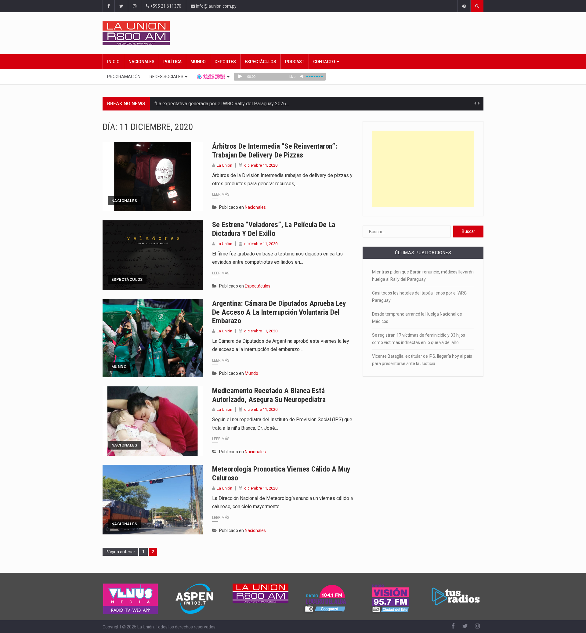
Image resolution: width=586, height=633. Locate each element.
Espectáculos (260, 61)
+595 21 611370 (165, 6)
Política (172, 61)
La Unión (224, 165)
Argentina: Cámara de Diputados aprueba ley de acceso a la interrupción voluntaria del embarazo (279, 312)
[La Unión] (293, 33)
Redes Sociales (167, 76)
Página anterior (120, 551)
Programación (123, 76)
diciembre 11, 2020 (260, 165)
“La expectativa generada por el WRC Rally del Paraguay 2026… (221, 104)
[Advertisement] (423, 169)
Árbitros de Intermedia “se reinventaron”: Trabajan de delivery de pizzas (274, 150)
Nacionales (141, 61)
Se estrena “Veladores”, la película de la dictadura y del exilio (273, 229)
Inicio (113, 61)
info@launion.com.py (216, 6)
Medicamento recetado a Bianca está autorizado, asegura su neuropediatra (269, 395)
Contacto (324, 61)
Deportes (225, 61)
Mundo (198, 61)
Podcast (294, 61)
